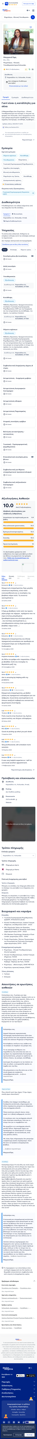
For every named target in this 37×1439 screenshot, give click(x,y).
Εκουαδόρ (22, 1412)
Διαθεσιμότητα (27, 97)
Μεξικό (24, 1409)
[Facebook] (4, 1422)
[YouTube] (18, 1422)
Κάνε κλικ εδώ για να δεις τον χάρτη (19, 824)
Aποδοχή (29, 1435)
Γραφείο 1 (6, 214)
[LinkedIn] (14, 1422)
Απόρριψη (18, 1435)
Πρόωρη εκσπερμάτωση (10, 1298)
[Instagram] (9, 1422)
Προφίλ (6, 97)
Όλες (4, 250)
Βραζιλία (22, 1415)
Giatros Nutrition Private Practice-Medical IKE (17, 1318)
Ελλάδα (13, 1409)
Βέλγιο (19, 1409)
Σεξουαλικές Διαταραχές (10, 1308)
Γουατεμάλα (15, 1415)
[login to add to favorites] (30, 27)
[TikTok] (23, 1422)
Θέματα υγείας (26, 250)
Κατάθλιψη (24, 1308)
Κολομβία (15, 1412)
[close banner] (3, 4)
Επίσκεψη (13, 250)
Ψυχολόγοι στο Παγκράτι (10, 1288)
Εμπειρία (15, 97)
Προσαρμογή (7, 1435)
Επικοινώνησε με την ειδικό (18, 86)
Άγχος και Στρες (7, 1328)
